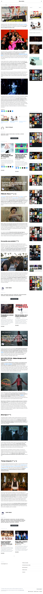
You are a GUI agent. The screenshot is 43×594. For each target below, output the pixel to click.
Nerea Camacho (22, 521)
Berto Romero (22, 519)
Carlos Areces (8, 520)
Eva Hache (11, 520)
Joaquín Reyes (3, 521)
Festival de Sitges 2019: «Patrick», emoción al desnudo (6, 543)
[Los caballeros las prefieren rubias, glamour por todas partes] (5, 118)
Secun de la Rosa (11, 522)
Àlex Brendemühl (6, 294)
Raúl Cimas (2, 522)
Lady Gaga (7, 295)
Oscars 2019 (13, 177)
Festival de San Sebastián (22, 294)
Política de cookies (25, 562)
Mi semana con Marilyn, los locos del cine (34, 32)
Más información (24, 567)
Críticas (3, 144)
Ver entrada (2, 170)
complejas (25, 24)
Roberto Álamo (7, 522)
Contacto (40, 591)
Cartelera (3, 305)
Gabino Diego (23, 520)
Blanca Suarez (3, 520)
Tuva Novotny (17, 522)
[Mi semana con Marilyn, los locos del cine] (23, 118)
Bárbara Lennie (11, 294)
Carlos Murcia (4, 545)
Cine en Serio (21, 1)
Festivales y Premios (22, 144)
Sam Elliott (19, 295)
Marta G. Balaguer (9, 127)
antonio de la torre (12, 519)
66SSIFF (2, 294)
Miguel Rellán (17, 521)
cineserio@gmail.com (4, 563)
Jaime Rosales (3, 196)
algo (18, 24)
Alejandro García (18, 544)
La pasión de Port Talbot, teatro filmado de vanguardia (7, 155)
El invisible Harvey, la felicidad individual (34, 43)
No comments (12, 189)
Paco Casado (4, 158)
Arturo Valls (17, 519)
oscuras (21, 24)
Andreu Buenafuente (7, 519)
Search (40, 7)
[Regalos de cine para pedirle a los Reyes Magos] (14, 118)
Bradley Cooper (16, 294)
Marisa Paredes (11, 295)
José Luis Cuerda (8, 521)
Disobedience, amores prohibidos (7, 315)
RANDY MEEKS (7, 188)
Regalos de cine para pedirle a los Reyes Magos (35, 29)
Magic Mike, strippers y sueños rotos (21, 542)
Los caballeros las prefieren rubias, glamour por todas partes (4, 122)
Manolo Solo (13, 521)
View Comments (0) (14, 138)
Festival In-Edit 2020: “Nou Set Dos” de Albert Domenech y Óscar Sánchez (21, 156)
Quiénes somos (24, 569)
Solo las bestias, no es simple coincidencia (21, 315)
